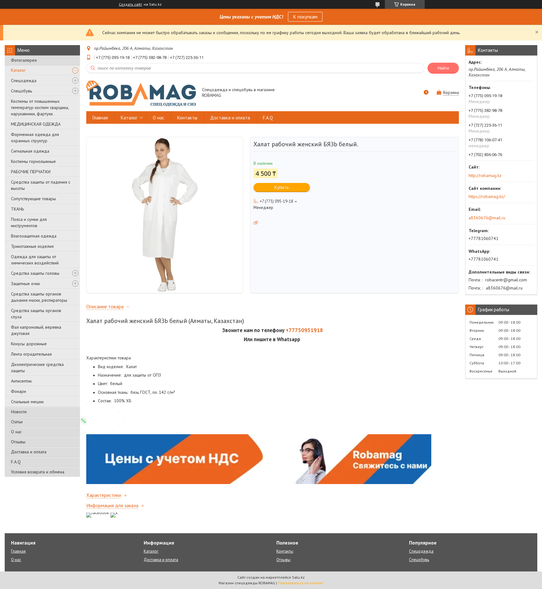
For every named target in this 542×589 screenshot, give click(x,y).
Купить (281, 187)
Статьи (17, 422)
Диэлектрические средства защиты (37, 367)
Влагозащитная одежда (33, 236)
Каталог (18, 70)
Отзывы (18, 442)
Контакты (187, 117)
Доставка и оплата (28, 452)
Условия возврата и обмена (37, 472)
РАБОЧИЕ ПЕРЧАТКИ (30, 172)
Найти (443, 68)
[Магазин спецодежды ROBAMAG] (141, 93)
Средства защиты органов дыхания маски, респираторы (39, 297)
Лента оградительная (31, 354)
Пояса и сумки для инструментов (29, 222)
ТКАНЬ (17, 209)
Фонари (18, 391)
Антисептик (21, 381)
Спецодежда (23, 80)
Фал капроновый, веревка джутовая (36, 330)
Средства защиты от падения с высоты (40, 185)
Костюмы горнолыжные (33, 161)
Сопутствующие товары (33, 198)
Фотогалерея (24, 60)
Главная (100, 117)
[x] (114, 512)
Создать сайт (130, 4)
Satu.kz (298, 577)
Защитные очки (25, 283)
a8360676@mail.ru (487, 218)
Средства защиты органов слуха (36, 314)
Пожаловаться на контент (300, 583)
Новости (19, 411)
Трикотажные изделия (32, 246)
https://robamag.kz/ (487, 196)
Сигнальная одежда (30, 151)
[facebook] (97, 512)
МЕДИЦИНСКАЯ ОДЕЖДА (36, 124)
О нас (16, 432)
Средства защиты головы (35, 273)
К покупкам (305, 16)
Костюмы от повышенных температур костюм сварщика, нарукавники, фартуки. (40, 107)
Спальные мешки (27, 401)
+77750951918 (304, 330)
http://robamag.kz (485, 175)
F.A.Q (16, 462)
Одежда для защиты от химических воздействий (35, 260)
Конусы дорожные (29, 344)
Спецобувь (21, 91)
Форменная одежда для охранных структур (35, 137)
